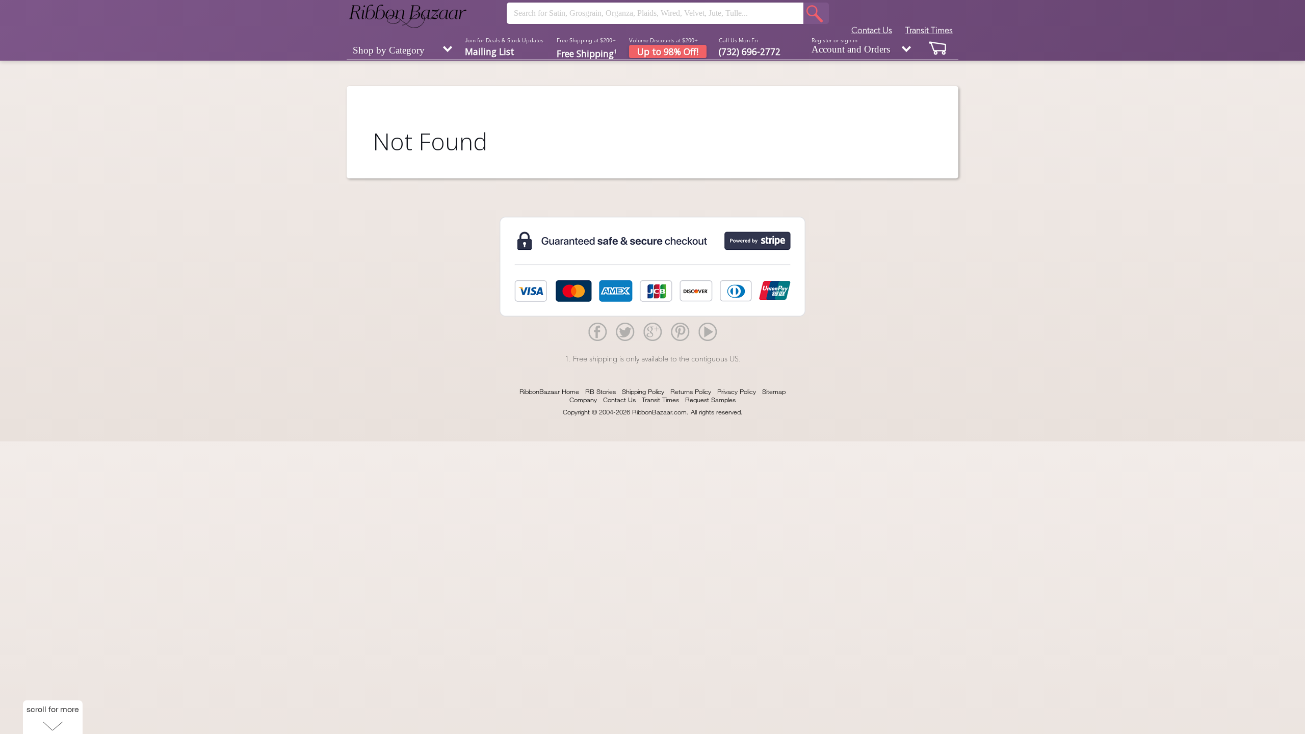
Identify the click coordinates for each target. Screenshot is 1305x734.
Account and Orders (851, 46)
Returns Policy (690, 391)
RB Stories (600, 391)
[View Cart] (938, 47)
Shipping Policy (643, 391)
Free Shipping (587, 52)
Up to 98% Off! (667, 51)
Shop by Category (389, 50)
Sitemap (774, 391)
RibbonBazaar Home (549, 391)
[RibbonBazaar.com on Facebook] (597, 331)
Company (583, 400)
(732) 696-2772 (749, 51)
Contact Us (871, 30)
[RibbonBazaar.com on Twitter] (625, 331)
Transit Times (929, 30)
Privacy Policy (736, 391)
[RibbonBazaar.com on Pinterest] (680, 331)
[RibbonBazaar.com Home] (407, 16)
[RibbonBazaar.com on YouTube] (707, 331)
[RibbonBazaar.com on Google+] (652, 331)
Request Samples (710, 400)
